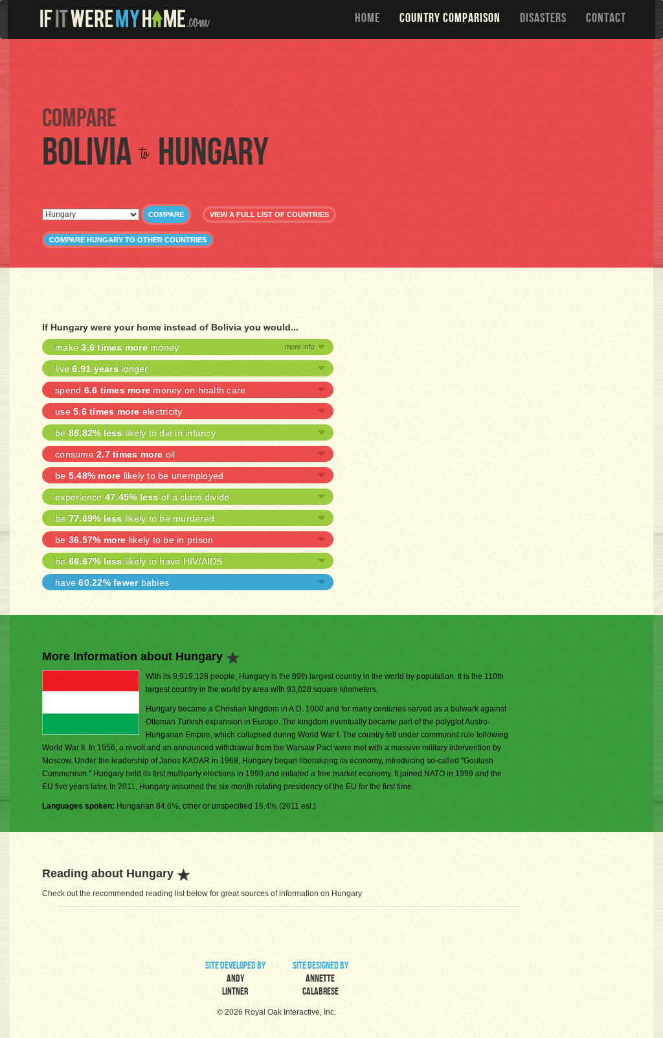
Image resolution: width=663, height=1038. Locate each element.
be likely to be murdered (134, 518)
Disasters (543, 19)
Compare (166, 214)
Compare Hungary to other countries (128, 240)
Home (367, 19)
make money (117, 347)
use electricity (119, 411)
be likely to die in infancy (135, 433)
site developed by (235, 980)
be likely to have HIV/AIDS (139, 561)
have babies (112, 582)
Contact (606, 19)
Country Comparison (449, 19)
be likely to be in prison (134, 540)
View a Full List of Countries (269, 214)
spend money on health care (150, 390)
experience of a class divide (142, 497)
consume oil (115, 454)
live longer (101, 368)
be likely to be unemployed (139, 475)
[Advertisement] (334, 71)
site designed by (320, 980)
